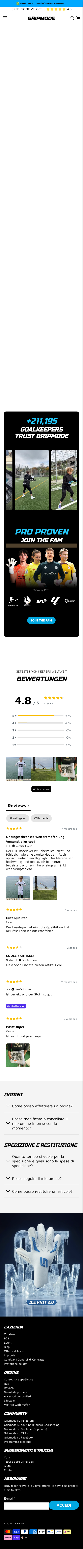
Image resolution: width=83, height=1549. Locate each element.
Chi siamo (10, 1334)
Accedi (64, 1505)
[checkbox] (41, 818)
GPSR (13, 397)
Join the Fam (41, 620)
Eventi (8, 1342)
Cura (7, 1457)
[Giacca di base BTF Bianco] (41, 74)
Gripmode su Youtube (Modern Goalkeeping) (32, 1424)
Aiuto (7, 1465)
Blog (7, 1346)
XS (9, 212)
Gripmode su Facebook (18, 1437)
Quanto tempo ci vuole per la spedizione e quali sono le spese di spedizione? (43, 1161)
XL (62, 212)
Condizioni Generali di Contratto (24, 1359)
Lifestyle (9, 1400)
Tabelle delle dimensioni (19, 1461)
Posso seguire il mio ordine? (37, 1178)
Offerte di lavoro (14, 1351)
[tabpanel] (41, 941)
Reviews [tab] (18, 805)
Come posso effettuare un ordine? (42, 1106)
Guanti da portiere (15, 1392)
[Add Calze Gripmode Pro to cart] (60, 289)
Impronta (10, 1355)
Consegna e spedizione (18, 1379)
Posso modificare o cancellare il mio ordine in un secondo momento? (39, 1123)
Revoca (9, 1387)
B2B (6, 1338)
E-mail (9, 1498)
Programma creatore (17, 1441)
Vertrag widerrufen (17, 1404)
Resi (6, 1383)
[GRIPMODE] (41, 18)
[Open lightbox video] (23, 480)
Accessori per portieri (17, 1396)
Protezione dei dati (16, 1363)
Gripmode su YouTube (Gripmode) (25, 1429)
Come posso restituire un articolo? (42, 1191)
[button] (41, 715)
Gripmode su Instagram (19, 1420)
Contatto (9, 1470)
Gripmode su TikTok (16, 1433)
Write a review (41, 789)
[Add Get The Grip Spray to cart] (22, 289)
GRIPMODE (18, 1523)
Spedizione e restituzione (31, 384)
